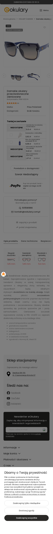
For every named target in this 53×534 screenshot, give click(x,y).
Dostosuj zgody (26, 510)
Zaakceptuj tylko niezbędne (26, 503)
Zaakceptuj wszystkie (26, 518)
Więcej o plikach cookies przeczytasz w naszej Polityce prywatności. (25, 495)
